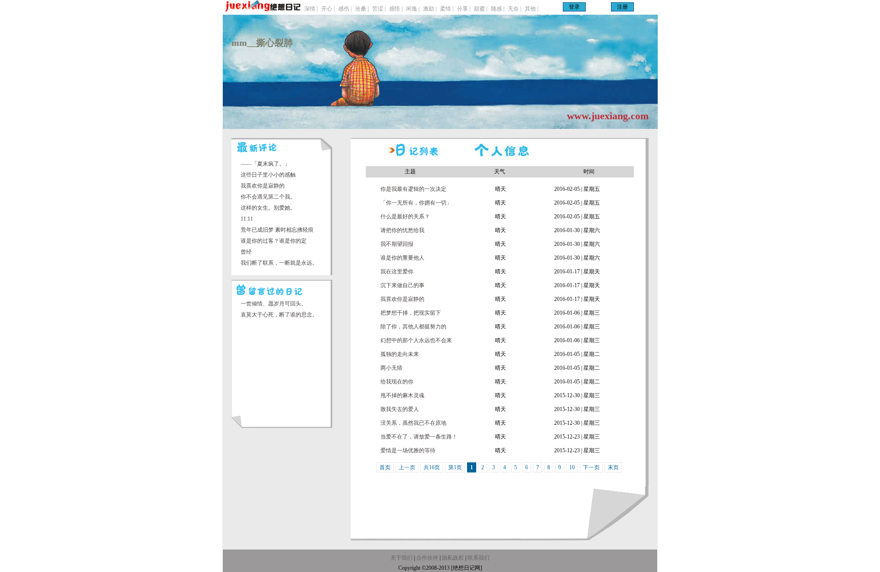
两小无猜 (391, 368)
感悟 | (395, 9)
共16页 (432, 467)
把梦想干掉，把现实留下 (410, 313)
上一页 (407, 467)
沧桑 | (361, 9)
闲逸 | (412, 9)
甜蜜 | (480, 9)
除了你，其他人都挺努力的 (413, 326)
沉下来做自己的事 (402, 285)
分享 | (463, 9)
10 (572, 467)
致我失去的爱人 (399, 409)
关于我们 (401, 558)
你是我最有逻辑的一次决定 (413, 189)
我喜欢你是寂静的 (263, 186)
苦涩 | (378, 9)
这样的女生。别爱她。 (268, 208)
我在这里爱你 (396, 271)
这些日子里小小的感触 (268, 175)
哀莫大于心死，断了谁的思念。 (279, 314)
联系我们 (479, 558)
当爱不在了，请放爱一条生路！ (418, 436)
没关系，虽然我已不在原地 (413, 423)
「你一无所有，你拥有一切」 (416, 203)
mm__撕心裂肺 (262, 42)
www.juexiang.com (608, 116)
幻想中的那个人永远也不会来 (416, 340)
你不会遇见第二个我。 (268, 197)
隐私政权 (453, 558)
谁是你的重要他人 (402, 258)
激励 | (429, 9)
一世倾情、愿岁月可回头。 (274, 303)
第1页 (455, 467)
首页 (385, 467)
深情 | (311, 9)
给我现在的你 (396, 381)
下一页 (591, 467)
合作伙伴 (427, 558)
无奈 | (514, 9)
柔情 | (446, 9)
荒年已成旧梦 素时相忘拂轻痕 (277, 230)
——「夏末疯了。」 (265, 164)
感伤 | (345, 9)
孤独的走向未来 (399, 354)
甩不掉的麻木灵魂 (402, 395)
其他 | (531, 9)
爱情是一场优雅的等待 (407, 450)
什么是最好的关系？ (405, 216)
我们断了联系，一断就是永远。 (279, 263)
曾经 (246, 252)
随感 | (497, 9)
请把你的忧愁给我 (402, 230)
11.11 (247, 219)
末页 (613, 467)
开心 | (328, 9)
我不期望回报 (396, 244)
